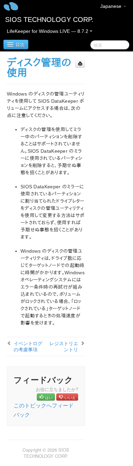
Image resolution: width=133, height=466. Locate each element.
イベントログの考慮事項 (28, 346)
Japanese (111, 6)
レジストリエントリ (63, 346)
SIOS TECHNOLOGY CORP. (49, 19)
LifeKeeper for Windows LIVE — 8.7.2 (48, 31)
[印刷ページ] (80, 63)
